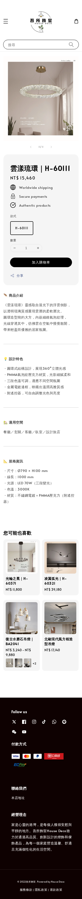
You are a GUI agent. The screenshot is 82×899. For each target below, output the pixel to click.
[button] (6, 21)
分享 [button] (20, 275)
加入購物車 (41, 262)
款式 (13, 216)
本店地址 (18, 798)
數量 (13, 240)
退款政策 (56, 890)
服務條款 (26, 890)
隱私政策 (41, 890)
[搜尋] (71, 44)
